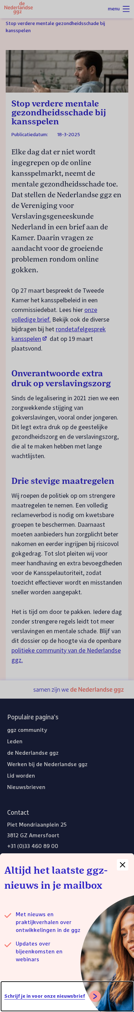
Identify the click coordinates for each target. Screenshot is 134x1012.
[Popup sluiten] (122, 864)
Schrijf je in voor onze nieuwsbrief (44, 996)
